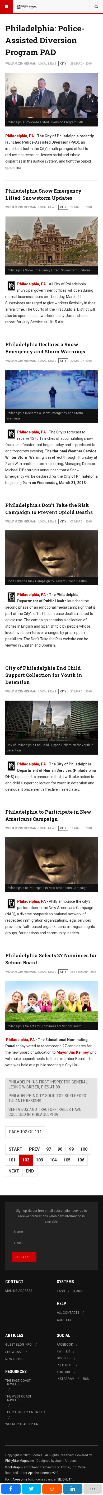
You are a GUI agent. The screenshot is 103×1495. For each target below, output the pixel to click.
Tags (61, 1291)
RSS (86, 1379)
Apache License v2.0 (43, 1473)
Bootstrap (12, 1467)
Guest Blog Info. (18, 1344)
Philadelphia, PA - (21, 136)
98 (60, 1149)
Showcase (13, 1352)
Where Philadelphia (21, 1424)
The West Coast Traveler (18, 1398)
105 (67, 1159)
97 (48, 1149)
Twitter (63, 1351)
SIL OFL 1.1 (65, 1479)
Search (78, 1291)
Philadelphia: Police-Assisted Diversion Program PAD (45, 40)
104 (53, 1159)
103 (39, 1159)
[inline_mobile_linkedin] (72, 1489)
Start (15, 1149)
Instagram (65, 1379)
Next (13, 1171)
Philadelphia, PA (31, 284)
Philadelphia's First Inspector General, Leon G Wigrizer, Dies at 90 (48, 1084)
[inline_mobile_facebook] (11, 1489)
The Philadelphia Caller (25, 1412)
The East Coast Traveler (18, 1382)
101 (12, 1159)
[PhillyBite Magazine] (27, 6)
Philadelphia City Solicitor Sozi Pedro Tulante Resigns (47, 1098)
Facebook (65, 1344)
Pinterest (65, 1365)
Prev (34, 1149)
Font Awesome (16, 1479)
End (30, 1171)
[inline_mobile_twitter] (31, 1489)
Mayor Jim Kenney (73, 1052)
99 (71, 1149)
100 (83, 1149)
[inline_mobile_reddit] (52, 1489)
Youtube (64, 1372)
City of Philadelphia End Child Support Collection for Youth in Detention (43, 675)
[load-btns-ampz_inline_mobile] (92, 1489)
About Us (64, 1320)
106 (80, 1159)
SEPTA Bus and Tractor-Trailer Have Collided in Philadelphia (44, 1112)
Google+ (64, 1358)
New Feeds (13, 1359)
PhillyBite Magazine (19, 1461)
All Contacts (68, 1313)
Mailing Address (18, 1291)
